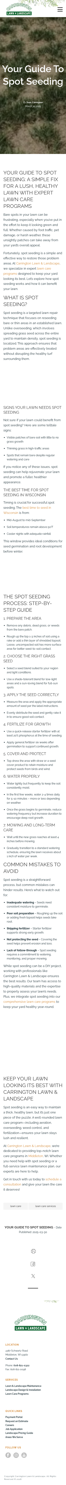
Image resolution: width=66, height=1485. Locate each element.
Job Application (14, 1429)
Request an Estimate (16, 1421)
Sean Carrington (34, 102)
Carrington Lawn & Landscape (38, 263)
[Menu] (60, 9)
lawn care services (45, 1206)
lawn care (15, 1206)
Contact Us (11, 1358)
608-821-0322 (21, 1365)
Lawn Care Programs (17, 1394)
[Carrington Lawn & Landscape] (19, 9)
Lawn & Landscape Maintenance (23, 1386)
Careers (9, 1425)
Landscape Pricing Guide (19, 1433)
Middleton (35, 1156)
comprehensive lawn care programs (29, 1001)
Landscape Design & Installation (23, 1390)
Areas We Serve (14, 1437)
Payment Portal (14, 1417)
